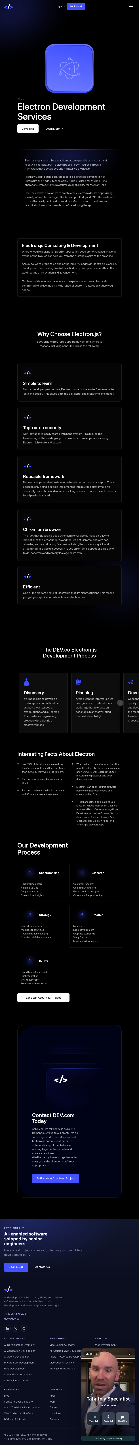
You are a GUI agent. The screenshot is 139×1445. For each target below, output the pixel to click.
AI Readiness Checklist (17, 1380)
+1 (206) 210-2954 (16, 1313)
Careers (54, 1407)
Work (52, 1401)
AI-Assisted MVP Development (67, 1350)
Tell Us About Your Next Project (55, 1178)
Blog (6, 1395)
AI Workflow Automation (18, 1374)
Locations (55, 1413)
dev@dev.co (12, 1318)
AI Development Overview (19, 1344)
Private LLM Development (19, 1362)
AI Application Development (20, 1350)
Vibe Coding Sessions (62, 1362)
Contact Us (28, 128)
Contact (54, 1419)
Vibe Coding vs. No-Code (18, 1413)
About (53, 1395)
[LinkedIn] (7, 1328)
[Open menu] (131, 6)
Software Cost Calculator (19, 1401)
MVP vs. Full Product (16, 1419)
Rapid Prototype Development (67, 1356)
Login (59, 6)
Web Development (106, 1344)
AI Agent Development (17, 1356)
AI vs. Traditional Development (22, 1407)
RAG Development (15, 1368)
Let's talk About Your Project (43, 997)
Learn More (53, 128)
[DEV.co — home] (8, 6)
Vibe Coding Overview (62, 1344)
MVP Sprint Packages (62, 1368)
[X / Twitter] (15, 1328)
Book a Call (76, 6)
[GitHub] (24, 1328)
